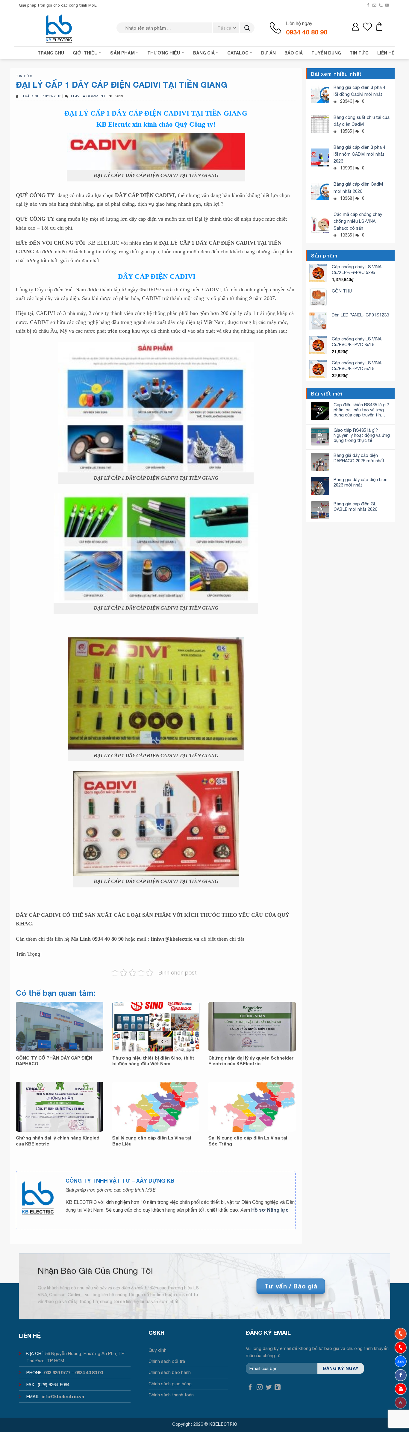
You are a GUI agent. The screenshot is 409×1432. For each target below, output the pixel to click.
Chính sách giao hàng (170, 1383)
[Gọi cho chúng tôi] (381, 5)
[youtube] (400, 1388)
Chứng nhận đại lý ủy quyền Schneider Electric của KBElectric (251, 1060)
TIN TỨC (359, 52)
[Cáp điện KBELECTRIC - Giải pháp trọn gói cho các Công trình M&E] (59, 28)
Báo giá (293, 52)
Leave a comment (88, 96)
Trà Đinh (31, 96)
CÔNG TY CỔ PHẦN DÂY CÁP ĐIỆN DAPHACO (54, 1060)
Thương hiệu (163, 52)
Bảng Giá (204, 52)
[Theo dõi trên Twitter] (269, 1387)
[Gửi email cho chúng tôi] (374, 5)
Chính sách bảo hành (170, 1372)
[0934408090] (400, 1333)
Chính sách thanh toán (171, 1394)
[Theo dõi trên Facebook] (368, 5)
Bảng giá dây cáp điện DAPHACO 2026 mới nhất (359, 458)
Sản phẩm (122, 52)
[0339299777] (400, 1347)
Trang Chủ (51, 52)
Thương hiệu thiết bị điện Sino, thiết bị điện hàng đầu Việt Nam (153, 1060)
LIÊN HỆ (386, 52)
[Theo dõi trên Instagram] (260, 1387)
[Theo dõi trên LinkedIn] (278, 1387)
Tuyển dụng (326, 52)
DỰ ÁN (268, 52)
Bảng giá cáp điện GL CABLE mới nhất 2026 (355, 506)
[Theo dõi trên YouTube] (387, 5)
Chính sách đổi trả (167, 1361)
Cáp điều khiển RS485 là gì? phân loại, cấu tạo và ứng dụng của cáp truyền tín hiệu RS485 (361, 410)
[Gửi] (247, 28)
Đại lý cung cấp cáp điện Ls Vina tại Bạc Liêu (151, 1140)
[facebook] (400, 1375)
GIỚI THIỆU (85, 52)
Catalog (238, 52)
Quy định (157, 1350)
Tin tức (24, 76)
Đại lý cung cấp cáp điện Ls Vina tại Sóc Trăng (247, 1140)
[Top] (400, 1402)
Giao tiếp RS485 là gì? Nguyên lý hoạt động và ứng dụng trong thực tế (362, 435)
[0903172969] (400, 1361)
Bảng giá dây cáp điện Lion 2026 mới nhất (360, 482)
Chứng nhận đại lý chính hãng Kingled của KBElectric (57, 1140)
